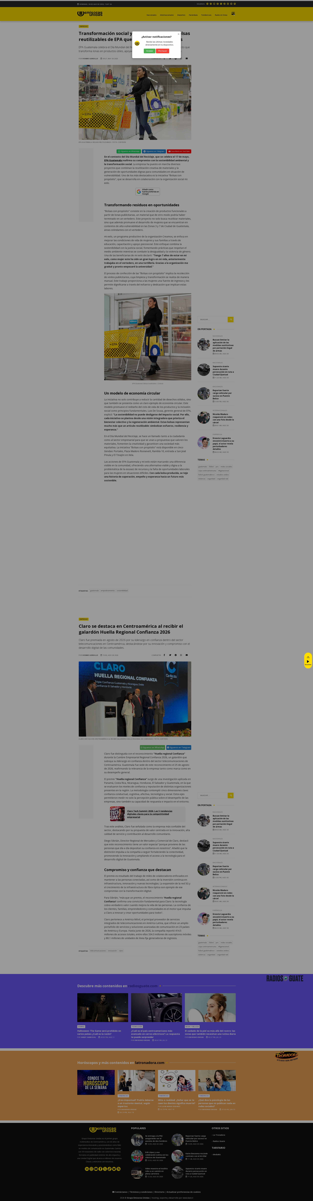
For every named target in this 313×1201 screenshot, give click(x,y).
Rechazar (162, 51)
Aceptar (149, 51)
